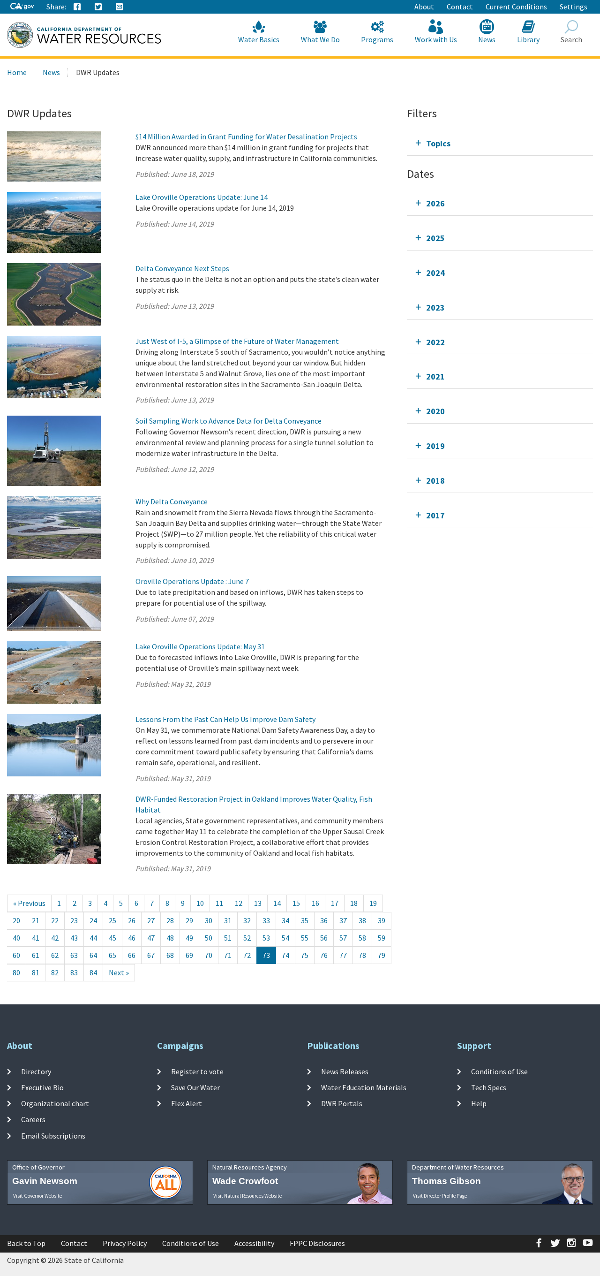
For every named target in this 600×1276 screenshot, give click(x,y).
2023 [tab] (435, 307)
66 (131, 955)
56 (324, 937)
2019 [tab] (435, 446)
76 (324, 955)
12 (238, 903)
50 (208, 937)
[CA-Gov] (22, 7)
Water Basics (258, 39)
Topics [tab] (438, 143)
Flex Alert (186, 1103)
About (424, 6)
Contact (460, 6)
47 (151, 937)
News (486, 39)
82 (55, 972)
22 (55, 920)
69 (189, 955)
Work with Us (436, 39)
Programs (377, 39)
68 (170, 955)
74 (285, 955)
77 (343, 955)
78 (362, 955)
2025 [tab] (435, 238)
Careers (33, 1119)
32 (247, 920)
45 (112, 937)
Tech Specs (488, 1087)
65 (112, 955)
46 (131, 937)
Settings (573, 6)
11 (219, 903)
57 (343, 937)
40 (16, 937)
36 (324, 920)
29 (189, 920)
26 (131, 920)
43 (74, 937)
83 (74, 972)
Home (17, 72)
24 (93, 920)
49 (189, 937)
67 (151, 955)
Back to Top (26, 1243)
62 (55, 955)
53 (266, 937)
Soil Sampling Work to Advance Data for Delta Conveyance (228, 420)
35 (304, 920)
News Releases (344, 1071)
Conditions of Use (499, 1071)
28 (170, 920)
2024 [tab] (435, 272)
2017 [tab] (435, 515)
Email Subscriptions (53, 1135)
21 (35, 920)
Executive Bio (42, 1087)
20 (16, 920)
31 (228, 920)
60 (16, 955)
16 (315, 903)
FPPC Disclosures (317, 1243)
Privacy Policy (125, 1243)
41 (35, 937)
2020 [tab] (435, 411)
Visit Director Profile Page (440, 1195)
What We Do (320, 39)
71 (228, 955)
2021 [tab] (435, 376)
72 (247, 955)
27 (151, 920)
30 (208, 920)
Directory (36, 1071)
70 (208, 955)
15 (296, 903)
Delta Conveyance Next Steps (182, 268)
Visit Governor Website (37, 1195)
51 (228, 937)
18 (354, 903)
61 (35, 955)
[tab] (500, 143)
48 (170, 937)
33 (266, 920)
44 (93, 937)
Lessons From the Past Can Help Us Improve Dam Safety (225, 719)
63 (74, 955)
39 (381, 920)
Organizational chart (55, 1103)
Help (479, 1103)
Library (528, 39)
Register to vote (197, 1071)
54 (285, 937)
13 (258, 903)
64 (93, 955)
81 (35, 972)
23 (74, 920)
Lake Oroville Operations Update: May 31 (200, 646)
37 (343, 920)
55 (304, 937)
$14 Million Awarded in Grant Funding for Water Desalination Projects (246, 136)
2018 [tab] (435, 480)
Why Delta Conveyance (171, 501)
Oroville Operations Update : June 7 (192, 581)
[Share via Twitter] (98, 7)
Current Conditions (516, 6)
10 (200, 903)
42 (55, 937)
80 (16, 972)
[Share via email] (119, 7)
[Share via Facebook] (77, 7)
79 (381, 955)
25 (112, 920)
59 (381, 937)
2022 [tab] (435, 342)
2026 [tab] (435, 203)
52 (247, 937)
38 (362, 920)
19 (373, 903)
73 (266, 955)
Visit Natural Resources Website (247, 1195)
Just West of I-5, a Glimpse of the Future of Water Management (237, 341)
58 (362, 937)
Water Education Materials (363, 1087)
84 (93, 972)
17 (334, 903)
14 (277, 903)
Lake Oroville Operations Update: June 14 (201, 197)
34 (285, 920)
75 (304, 955)
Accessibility (254, 1243)
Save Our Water (195, 1087)
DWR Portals (341, 1103)
